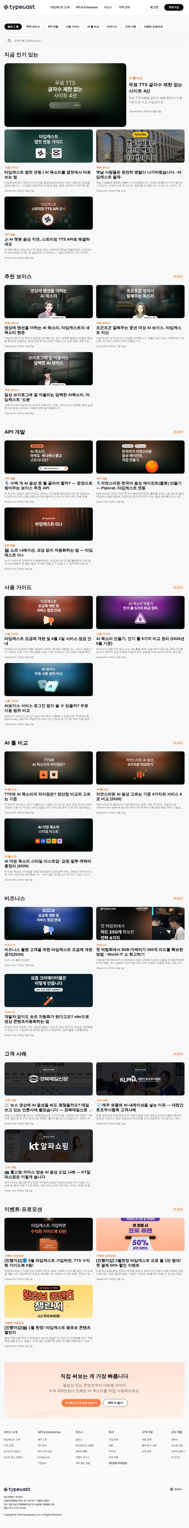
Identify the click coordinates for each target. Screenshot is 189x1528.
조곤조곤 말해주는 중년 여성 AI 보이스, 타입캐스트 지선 (138, 330)
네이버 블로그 (178, 1451)
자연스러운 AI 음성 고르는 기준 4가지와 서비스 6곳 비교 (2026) (139, 796)
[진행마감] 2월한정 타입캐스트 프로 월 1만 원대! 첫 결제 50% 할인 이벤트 (138, 1262)
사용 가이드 (73, 26)
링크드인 (175, 1457)
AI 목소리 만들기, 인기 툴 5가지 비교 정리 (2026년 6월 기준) (140, 640)
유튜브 (174, 1439)
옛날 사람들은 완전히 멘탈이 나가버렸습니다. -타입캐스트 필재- (139, 174)
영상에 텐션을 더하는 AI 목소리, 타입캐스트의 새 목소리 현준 (47, 330)
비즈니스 (112, 26)
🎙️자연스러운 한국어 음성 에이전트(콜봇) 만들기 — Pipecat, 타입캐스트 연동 (139, 485)
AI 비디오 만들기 (12, 1451)
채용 (111, 1445)
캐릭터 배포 (81, 1451)
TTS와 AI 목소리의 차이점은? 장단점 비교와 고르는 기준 (47, 796)
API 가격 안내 (45, 1451)
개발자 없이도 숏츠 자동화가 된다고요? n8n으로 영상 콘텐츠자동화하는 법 (46, 1018)
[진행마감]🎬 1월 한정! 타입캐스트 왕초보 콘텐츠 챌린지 (47, 1329)
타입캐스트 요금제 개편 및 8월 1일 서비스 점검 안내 (47, 640)
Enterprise (44, 1457)
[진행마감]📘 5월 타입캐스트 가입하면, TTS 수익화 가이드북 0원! (47, 1262)
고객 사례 (130, 26)
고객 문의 (146, 1451)
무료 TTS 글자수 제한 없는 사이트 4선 (155, 87)
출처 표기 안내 (149, 1445)
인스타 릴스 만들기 (13, 1457)
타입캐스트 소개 (60, 7)
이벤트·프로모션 (153, 26)
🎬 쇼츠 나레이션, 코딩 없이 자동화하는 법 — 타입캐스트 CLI (48, 552)
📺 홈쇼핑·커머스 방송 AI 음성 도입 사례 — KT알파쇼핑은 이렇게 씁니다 (47, 1174)
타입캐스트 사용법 (84, 1445)
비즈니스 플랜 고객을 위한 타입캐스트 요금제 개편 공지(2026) (48, 951)
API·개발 (53, 26)
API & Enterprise (87, 7)
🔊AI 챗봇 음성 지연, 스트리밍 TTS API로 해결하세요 (47, 241)
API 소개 (42, 1439)
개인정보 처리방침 (118, 1463)
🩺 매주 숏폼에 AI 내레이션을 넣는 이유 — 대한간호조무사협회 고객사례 (139, 1107)
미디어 (112, 1451)
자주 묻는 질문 (82, 1463)
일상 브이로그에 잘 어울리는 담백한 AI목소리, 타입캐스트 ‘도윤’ (47, 397)
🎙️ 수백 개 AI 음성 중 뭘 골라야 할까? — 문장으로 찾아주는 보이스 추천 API (48, 485)
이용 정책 (146, 1439)
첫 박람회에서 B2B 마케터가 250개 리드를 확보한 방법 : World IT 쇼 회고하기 (139, 951)
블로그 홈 (13, 26)
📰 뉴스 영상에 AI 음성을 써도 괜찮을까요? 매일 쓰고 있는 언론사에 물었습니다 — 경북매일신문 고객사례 (48, 1110)
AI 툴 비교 (93, 26)
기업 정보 (113, 1439)
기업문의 (42, 1463)
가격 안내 (124, 7)
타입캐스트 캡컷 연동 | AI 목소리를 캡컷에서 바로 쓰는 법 (47, 174)
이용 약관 (113, 1457)
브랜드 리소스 (82, 1457)
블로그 (78, 1439)
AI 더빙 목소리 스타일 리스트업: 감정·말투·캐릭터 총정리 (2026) (47, 863)
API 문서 (42, 1445)
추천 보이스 (33, 26)
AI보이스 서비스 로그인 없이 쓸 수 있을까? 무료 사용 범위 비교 (46, 708)
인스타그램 (176, 1445)
